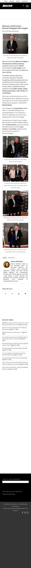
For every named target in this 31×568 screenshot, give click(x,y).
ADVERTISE (11, 1)
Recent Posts (11, 257)
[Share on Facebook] (5, 293)
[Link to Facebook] (22, 513)
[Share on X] (12, 293)
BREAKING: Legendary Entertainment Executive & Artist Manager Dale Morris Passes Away (15, 323)
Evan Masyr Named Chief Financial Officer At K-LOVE (14, 348)
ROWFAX (18, 1)
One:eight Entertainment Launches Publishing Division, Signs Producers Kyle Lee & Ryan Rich (15, 338)
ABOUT (5, 1)
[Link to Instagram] (27, 513)
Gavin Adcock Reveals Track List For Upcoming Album (14, 358)
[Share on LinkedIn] (19, 293)
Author (4, 257)
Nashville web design (15, 508)
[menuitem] (6, 1)
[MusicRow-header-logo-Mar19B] (12, 6)
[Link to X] (25, 513)
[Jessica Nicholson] (6, 267)
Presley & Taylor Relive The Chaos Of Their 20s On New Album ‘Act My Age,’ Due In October (15, 363)
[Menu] (26, 6)
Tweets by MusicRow (8, 494)
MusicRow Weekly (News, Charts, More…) (11, 332)
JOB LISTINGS (25, 1)
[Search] (22, 6)
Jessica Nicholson (14, 31)
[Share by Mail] (25, 293)
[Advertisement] (14, 382)
